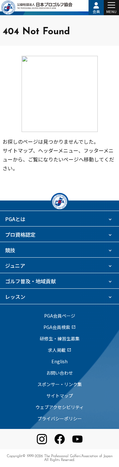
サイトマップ (59, 395)
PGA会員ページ (59, 315)
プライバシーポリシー (59, 418)
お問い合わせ (59, 373)
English (59, 361)
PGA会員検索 (59, 327)
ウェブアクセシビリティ (60, 407)
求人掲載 (59, 350)
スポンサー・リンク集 (59, 384)
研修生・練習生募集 (60, 338)
